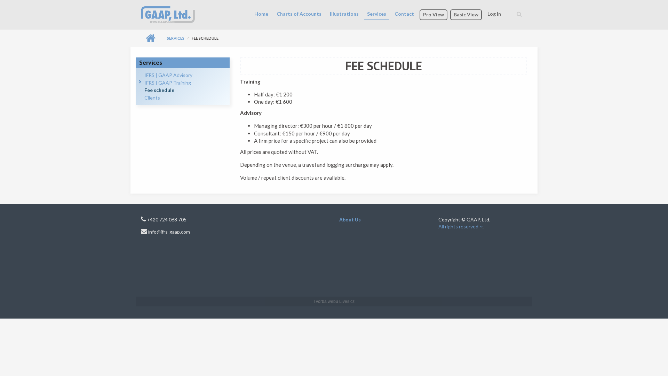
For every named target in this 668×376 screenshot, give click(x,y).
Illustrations (344, 14)
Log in (494, 14)
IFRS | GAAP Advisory (168, 75)
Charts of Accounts (299, 14)
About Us (350, 219)
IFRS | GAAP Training (167, 83)
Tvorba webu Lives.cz (334, 301)
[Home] (168, 14)
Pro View (433, 14)
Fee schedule (159, 90)
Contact (404, 14)
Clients (152, 98)
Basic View (466, 14)
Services (376, 14)
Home (261, 14)
